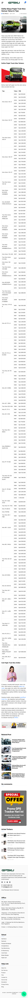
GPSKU (16, 717)
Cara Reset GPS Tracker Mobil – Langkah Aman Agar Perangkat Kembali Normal (16, 857)
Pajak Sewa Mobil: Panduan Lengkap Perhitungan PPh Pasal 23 (19, 758)
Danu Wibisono (6, 13)
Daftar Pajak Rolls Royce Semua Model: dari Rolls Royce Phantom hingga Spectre (18, 776)
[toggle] (2, 2)
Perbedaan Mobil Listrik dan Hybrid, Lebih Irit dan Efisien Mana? (18, 741)
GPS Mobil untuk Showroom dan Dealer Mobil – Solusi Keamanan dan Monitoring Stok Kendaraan (16, 842)
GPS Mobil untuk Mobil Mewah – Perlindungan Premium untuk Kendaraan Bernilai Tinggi (16, 849)
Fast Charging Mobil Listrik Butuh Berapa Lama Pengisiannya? (19, 750)
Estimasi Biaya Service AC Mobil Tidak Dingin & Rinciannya (19, 767)
